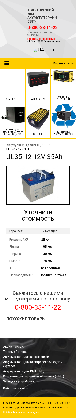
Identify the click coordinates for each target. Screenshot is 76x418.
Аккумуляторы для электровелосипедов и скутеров (32, 364)
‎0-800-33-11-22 (42, 27)
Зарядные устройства (18, 381)
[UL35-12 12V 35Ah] (38, 185)
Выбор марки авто (16, 388)
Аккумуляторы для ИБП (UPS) (27, 145)
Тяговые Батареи (15, 351)
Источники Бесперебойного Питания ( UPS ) (33, 376)
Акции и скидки (14, 346)
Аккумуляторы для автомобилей (26, 356)
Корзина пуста (63, 63)
